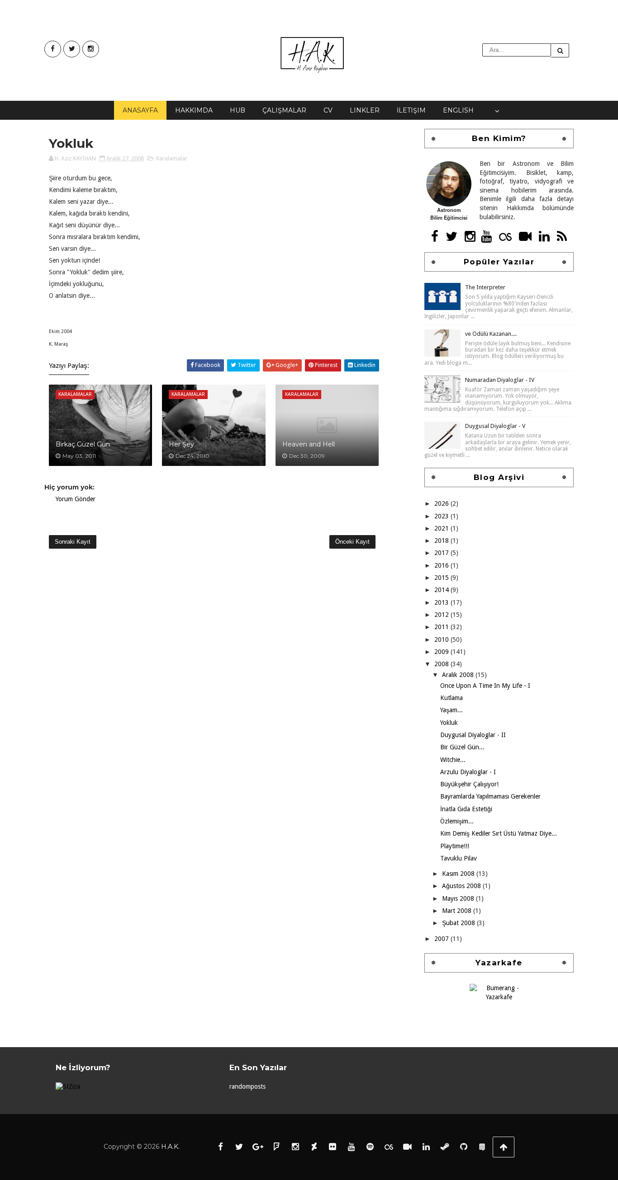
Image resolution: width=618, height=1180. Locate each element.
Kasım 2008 (459, 873)
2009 (442, 651)
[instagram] (90, 49)
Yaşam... (451, 710)
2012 (442, 614)
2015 (442, 577)
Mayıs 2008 (459, 898)
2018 (442, 540)
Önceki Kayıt (352, 541)
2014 (442, 589)
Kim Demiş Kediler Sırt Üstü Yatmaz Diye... (498, 833)
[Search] (560, 50)
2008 (442, 664)
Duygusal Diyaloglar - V (495, 426)
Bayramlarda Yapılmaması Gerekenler (490, 796)
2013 (442, 602)
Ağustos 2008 (462, 885)
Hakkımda (194, 110)
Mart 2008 (457, 910)
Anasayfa (140, 110)
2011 (442, 626)
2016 (442, 565)
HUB (237, 110)
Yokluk (449, 722)
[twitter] (71, 49)
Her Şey (181, 444)
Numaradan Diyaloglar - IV (499, 379)
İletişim (411, 110)
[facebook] (52, 49)
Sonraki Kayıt (72, 541)
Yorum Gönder (75, 499)
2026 (442, 503)
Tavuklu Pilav (458, 858)
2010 (442, 639)
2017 (442, 552)
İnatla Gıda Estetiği (466, 809)
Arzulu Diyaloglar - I (468, 772)
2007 (442, 938)
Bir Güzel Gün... (462, 747)
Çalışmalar (284, 110)
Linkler (365, 110)
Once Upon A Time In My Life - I (485, 685)
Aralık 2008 (458, 674)
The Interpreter (485, 287)
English (458, 110)
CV (328, 110)
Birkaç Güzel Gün (83, 444)
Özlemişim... (457, 821)
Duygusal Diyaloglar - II (473, 734)
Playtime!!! (454, 846)
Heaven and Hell (308, 444)
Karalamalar (171, 158)
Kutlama (451, 697)
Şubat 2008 (459, 922)
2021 (442, 528)
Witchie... (453, 759)
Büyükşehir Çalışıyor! (469, 784)
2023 (442, 516)
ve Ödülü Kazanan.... (491, 333)
